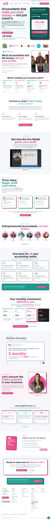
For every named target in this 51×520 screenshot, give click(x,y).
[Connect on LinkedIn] (5, 500)
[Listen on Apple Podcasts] (9, 500)
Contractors (23, 488)
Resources (28, 3)
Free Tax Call (33, 498)
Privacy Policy (32, 516)
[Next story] (44, 362)
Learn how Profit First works (25, 124)
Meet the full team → (5, 72)
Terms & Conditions (36, 516)
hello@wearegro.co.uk (6, 490)
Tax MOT (13, 491)
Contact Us (4, 496)
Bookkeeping (13, 488)
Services (11, 3)
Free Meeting (33, 497)
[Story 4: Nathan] (9, 361)
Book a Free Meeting (44, 3)
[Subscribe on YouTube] (6, 500)
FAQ (32, 509)
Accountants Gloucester (34, 505)
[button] (25, 158)
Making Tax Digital (14, 498)
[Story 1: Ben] (6, 361)
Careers (32, 508)
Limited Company (14, 492)
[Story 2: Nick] (7, 361)
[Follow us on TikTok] (3, 500)
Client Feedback (42, 516)
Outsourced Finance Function (14, 497)
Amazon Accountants (15, 501)
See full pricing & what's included (19, 326)
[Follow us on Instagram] (2, 500)
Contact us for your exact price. (29, 306)
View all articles (25, 425)
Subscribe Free (37, 479)
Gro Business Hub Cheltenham (33, 504)
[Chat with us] (49, 518)
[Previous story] (41, 362)
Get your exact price (33, 326)
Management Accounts (15, 495)
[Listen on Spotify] (7, 500)
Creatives (23, 492)
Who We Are (16, 4)
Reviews (20, 3)
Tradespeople (23, 491)
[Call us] (38, 3)
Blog (32, 496)
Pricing (24, 3)
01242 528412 (5, 488)
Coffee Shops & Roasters (25, 495)
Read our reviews (24, 339)
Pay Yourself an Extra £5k (34, 4)
